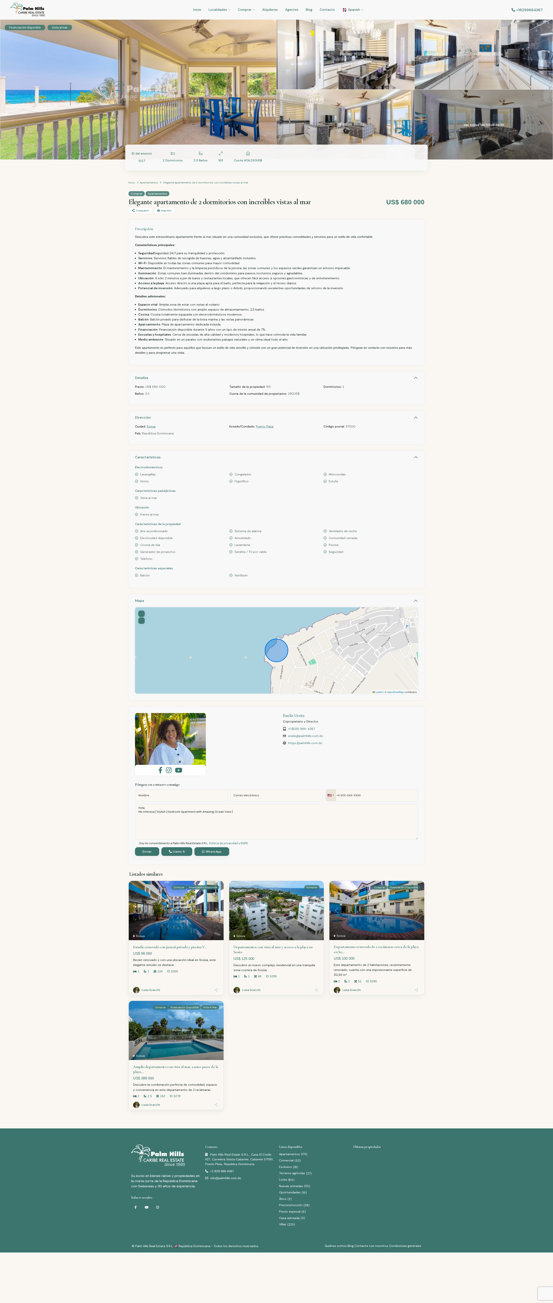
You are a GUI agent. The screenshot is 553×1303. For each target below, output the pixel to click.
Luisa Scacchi (151, 990)
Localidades (217, 10)
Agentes (291, 10)
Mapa (139, 600)
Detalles (141, 377)
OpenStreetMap (395, 692)
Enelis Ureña (293, 715)
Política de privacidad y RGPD (228, 843)
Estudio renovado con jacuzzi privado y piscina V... (170, 947)
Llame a (178, 851)
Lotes (283, 1180)
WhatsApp (213, 851)
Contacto (327, 10)
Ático (282, 1199)
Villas (282, 1224)
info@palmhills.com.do (225, 1178)
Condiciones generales (405, 1246)
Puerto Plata (264, 426)
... (175, 965)
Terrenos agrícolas (292, 1173)
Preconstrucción (290, 1205)
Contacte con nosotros (371, 1246)
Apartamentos (149, 182)
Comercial (286, 1160)
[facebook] (135, 1207)
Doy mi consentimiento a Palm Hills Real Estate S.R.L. (193, 843)
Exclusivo (285, 1167)
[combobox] (331, 795)
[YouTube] (146, 1207)
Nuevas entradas (291, 1186)
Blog (309, 10)
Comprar (244, 10)
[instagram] (157, 1207)
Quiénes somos (336, 1246)
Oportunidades (290, 1192)
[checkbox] (136, 843)
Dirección (143, 417)
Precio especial (289, 1211)
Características (147, 457)
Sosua (151, 426)
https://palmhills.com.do (305, 743)
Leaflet (379, 692)
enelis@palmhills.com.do (305, 736)
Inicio (197, 10)
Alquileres (270, 10)
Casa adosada (289, 1218)
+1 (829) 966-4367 (301, 729)
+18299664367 (529, 10)
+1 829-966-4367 (222, 1171)
